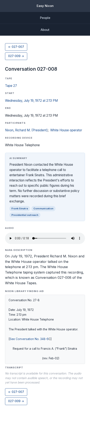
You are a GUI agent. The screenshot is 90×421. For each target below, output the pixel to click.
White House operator (66, 130)
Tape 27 (11, 86)
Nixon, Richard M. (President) (26, 130)
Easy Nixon (45, 6)
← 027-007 (16, 46)
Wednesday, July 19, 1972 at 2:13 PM (31, 101)
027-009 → (16, 56)
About (45, 30)
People (45, 18)
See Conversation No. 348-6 (29, 339)
